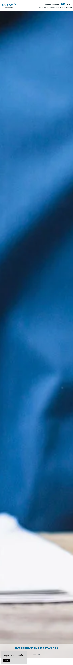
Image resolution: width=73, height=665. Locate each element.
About (46, 7)
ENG (68, 4)
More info (6, 657)
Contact (69, 7)
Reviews (58, 7)
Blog (63, 7)
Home (41, 7)
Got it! (6, 660)
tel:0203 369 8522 (51, 4)
